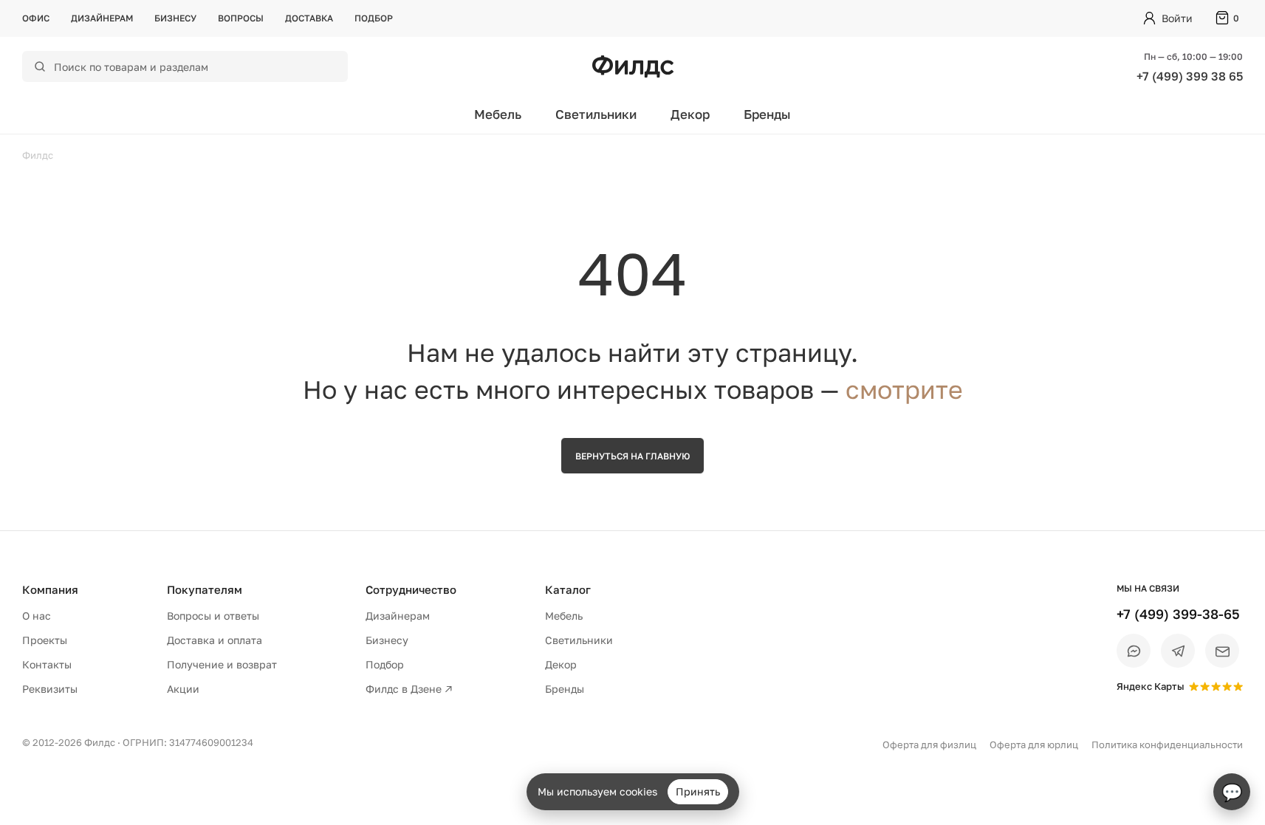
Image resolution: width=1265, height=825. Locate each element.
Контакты (47, 664)
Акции (183, 688)
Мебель (497, 114)
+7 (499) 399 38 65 (1190, 76)
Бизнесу (175, 18)
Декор (690, 114)
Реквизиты (50, 688)
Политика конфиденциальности (1167, 744)
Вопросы (241, 18)
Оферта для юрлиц (1034, 744)
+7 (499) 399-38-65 (1178, 614)
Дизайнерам (102, 18)
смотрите (904, 389)
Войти (1177, 18)
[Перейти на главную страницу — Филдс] (632, 66)
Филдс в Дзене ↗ (409, 688)
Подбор (373, 18)
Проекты (44, 640)
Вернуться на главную (632, 456)
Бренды (767, 114)
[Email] (1222, 651)
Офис (35, 18)
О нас (36, 615)
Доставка (309, 18)
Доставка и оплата (214, 640)
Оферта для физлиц (929, 744)
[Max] (1134, 651)
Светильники (596, 114)
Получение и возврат (222, 664)
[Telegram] (1178, 651)
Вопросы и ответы (213, 615)
